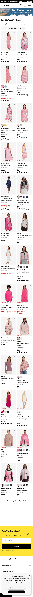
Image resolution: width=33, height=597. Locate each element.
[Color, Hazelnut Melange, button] (5, 485)
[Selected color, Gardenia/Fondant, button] (18, 338)
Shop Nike (13, 14)
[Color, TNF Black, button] (27, 197)
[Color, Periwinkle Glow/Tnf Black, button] (24, 197)
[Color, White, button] (21, 377)
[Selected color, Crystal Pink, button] (18, 411)
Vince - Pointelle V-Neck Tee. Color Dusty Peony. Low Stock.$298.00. (8, 371)
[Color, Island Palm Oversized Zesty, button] (5, 125)
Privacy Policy (20, 583)
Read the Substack (25, 1)
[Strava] (16, 559)
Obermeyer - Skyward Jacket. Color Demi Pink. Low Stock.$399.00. (24, 479)
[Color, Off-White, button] (11, 485)
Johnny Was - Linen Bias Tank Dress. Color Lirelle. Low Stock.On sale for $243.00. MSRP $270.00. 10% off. (8, 263)
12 (2, 28)
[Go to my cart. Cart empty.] (25, 5)
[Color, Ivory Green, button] (27, 485)
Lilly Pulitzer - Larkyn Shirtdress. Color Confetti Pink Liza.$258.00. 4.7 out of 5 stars (24, 121)
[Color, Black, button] (8, 411)
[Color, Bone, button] (21, 485)
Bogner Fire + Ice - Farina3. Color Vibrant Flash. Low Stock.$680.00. (8, 479)
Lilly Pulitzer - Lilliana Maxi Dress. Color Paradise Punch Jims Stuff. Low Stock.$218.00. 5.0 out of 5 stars (8, 47)
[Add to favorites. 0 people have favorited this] (14, 33)
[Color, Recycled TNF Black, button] (27, 266)
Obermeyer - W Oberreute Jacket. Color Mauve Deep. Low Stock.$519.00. (8, 445)
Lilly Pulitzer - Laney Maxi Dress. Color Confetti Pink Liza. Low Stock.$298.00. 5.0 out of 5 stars (24, 157)
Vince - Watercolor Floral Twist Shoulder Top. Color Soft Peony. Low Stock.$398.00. (24, 227)
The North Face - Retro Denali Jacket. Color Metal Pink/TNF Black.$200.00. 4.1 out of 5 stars (24, 192)
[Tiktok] (10, 559)
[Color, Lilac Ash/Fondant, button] (21, 338)
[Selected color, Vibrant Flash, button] (18, 450)
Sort (25, 24)
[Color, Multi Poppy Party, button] (21, 125)
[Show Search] (21, 5)
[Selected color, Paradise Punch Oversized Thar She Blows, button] (2, 125)
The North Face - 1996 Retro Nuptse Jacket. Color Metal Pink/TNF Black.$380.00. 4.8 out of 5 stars (24, 263)
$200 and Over (11, 28)
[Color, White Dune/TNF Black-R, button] (24, 266)
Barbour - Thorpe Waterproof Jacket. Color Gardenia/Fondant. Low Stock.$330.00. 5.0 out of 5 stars (24, 335)
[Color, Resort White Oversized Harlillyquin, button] (5, 86)
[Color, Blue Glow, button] (21, 411)
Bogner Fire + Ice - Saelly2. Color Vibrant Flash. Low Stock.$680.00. (24, 445)
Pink (21, 28)
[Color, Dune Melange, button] (24, 450)
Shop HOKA (21, 14)
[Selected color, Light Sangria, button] (2, 411)
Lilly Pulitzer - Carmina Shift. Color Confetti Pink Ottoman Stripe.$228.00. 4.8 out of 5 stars (24, 83)
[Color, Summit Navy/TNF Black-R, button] (21, 266)
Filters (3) (10, 24)
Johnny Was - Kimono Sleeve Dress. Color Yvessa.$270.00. (8, 335)
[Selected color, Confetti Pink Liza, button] (18, 125)
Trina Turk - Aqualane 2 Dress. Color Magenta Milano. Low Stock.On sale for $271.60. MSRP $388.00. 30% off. (8, 299)
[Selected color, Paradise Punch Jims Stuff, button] (2, 86)
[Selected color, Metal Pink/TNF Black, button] (18, 197)
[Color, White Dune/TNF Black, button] (21, 197)
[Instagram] (4, 559)
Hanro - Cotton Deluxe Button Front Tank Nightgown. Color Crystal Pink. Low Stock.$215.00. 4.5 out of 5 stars (24, 408)
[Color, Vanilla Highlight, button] (5, 411)
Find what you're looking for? (15, 501)
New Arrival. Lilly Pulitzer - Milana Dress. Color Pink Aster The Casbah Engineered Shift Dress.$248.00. (8, 227)
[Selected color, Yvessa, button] (18, 377)
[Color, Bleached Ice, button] (8, 485)
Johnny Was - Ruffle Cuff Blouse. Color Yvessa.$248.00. (24, 371)
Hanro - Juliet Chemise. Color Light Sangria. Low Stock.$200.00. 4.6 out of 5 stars (8, 408)
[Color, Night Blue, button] (27, 450)
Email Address (8, 540)
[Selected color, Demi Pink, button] (18, 485)
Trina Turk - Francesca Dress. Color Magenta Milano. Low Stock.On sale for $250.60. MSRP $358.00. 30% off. (24, 299)
